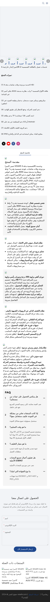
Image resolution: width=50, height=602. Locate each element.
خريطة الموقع (34, 594)
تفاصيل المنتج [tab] (25, 153)
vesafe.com (22, 594)
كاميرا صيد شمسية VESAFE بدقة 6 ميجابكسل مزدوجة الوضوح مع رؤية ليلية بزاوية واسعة (13, 582)
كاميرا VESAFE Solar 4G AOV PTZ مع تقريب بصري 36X (37, 579)
